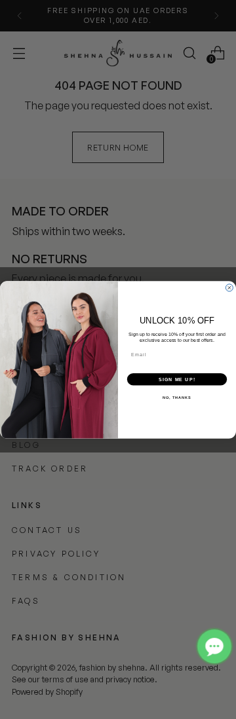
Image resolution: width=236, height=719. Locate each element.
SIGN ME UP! (177, 379)
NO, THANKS (177, 397)
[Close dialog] (229, 287)
